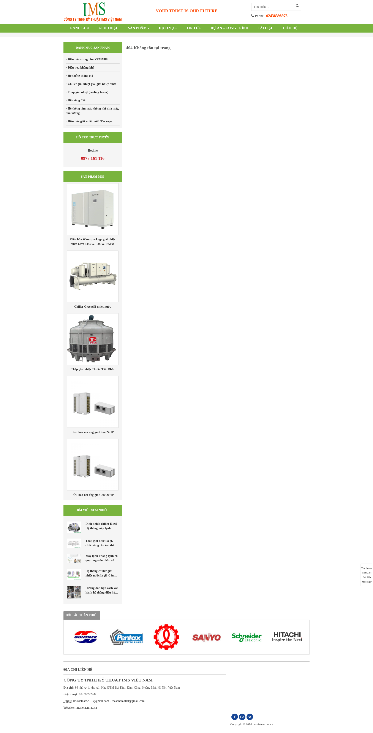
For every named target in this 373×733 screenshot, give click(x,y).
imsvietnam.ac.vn (86, 707)
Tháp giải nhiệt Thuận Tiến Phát (92, 369)
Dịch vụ (166, 28)
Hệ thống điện (77, 100)
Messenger (366, 582)
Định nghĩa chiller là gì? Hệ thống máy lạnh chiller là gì (101, 528)
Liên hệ (290, 28)
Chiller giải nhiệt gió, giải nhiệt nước (92, 84)
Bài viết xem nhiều (92, 510)
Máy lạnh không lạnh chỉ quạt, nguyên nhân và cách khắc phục (102, 560)
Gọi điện (367, 577)
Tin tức (193, 28)
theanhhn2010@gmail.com (128, 701)
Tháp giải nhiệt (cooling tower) (88, 92)
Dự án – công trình (229, 28)
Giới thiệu (109, 28)
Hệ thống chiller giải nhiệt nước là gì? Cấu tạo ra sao (99, 575)
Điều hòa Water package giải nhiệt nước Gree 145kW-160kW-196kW (92, 242)
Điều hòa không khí (81, 67)
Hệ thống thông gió (80, 75)
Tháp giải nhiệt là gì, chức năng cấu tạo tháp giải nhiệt (100, 545)
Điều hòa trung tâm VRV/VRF (88, 59)
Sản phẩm (137, 28)
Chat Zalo (366, 573)
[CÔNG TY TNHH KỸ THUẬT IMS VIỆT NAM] (92, 11)
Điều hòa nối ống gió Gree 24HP (92, 432)
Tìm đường (366, 568)
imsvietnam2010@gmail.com (91, 701)
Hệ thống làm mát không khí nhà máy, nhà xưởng (92, 111)
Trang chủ (78, 28)
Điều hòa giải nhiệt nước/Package (90, 121)
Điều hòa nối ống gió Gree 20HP (92, 494)
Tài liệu (265, 28)
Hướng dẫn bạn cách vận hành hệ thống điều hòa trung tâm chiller (102, 592)
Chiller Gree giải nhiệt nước (92, 306)
